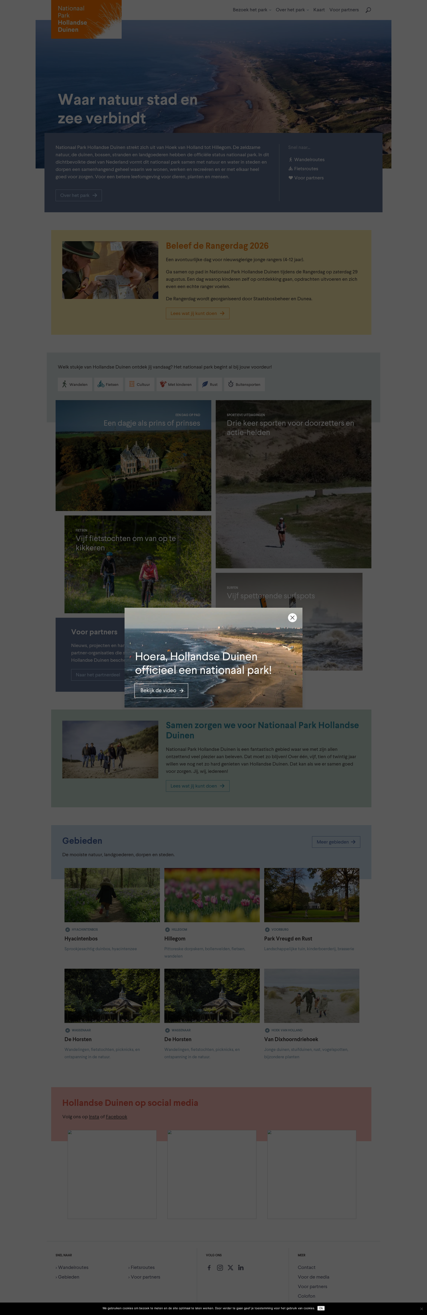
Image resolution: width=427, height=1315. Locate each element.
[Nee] (421, 1309)
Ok (321, 1308)
